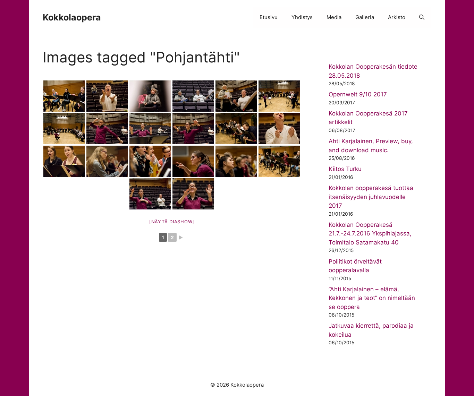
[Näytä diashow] (171, 221)
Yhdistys (302, 17)
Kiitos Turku (345, 168)
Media (334, 17)
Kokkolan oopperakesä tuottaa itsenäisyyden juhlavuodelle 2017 (371, 196)
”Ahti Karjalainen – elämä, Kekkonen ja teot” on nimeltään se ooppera (372, 298)
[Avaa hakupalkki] (421, 17)
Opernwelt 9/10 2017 (358, 94)
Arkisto (396, 17)
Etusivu (269, 17)
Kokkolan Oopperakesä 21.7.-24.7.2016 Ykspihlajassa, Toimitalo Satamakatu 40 (370, 233)
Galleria (364, 17)
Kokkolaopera (72, 17)
